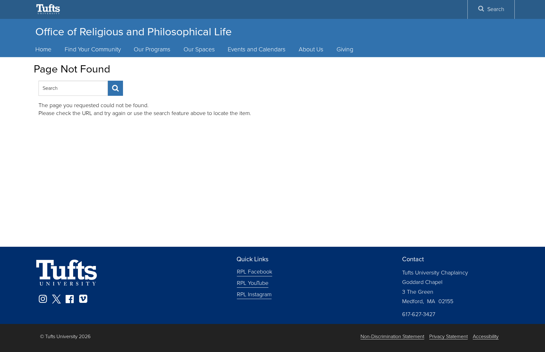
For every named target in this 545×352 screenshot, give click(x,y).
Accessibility (486, 336)
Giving (345, 49)
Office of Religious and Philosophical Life (133, 31)
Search (495, 9)
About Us (311, 49)
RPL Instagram (254, 294)
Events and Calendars (256, 49)
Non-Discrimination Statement (392, 336)
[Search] (115, 88)
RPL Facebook (254, 272)
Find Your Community (93, 49)
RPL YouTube (252, 283)
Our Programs (152, 49)
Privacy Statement (448, 336)
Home (43, 49)
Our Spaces (199, 49)
